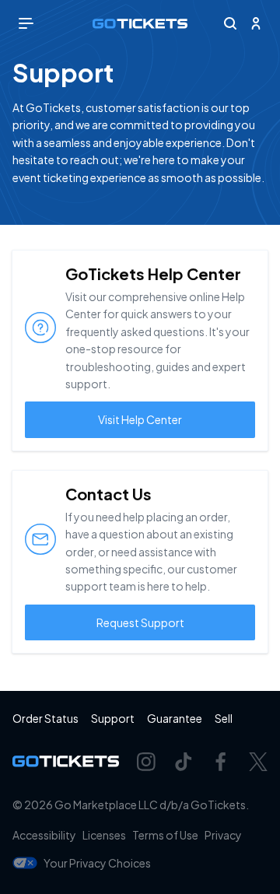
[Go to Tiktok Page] (183, 761)
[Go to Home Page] (140, 24)
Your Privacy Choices (97, 863)
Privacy (223, 835)
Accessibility (44, 835)
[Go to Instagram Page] (146, 761)
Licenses (104, 835)
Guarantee (174, 718)
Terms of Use (165, 835)
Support (113, 718)
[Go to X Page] (258, 761)
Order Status (45, 718)
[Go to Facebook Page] (221, 761)
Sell (224, 718)
